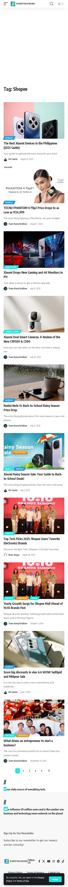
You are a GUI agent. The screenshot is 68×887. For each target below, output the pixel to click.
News (34, 598)
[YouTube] (48, 861)
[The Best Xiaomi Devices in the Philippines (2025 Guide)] (34, 120)
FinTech (9, 735)
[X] (43, 861)
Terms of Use (23, 881)
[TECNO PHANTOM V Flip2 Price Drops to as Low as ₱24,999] (34, 185)
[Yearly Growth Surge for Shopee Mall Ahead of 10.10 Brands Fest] (34, 580)
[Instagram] (53, 861)
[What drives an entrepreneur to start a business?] (34, 718)
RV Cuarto (13, 159)
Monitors (11, 267)
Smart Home (12, 332)
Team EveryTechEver (18, 224)
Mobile (9, 138)
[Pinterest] (58, 861)
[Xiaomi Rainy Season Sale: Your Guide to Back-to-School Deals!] (34, 451)
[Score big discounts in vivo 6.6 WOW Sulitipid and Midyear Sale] (34, 649)
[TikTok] (63, 861)
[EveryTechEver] (22, 4)
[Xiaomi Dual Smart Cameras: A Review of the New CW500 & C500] (34, 314)
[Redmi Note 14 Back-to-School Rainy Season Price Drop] (34, 382)
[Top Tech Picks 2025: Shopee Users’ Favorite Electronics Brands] (34, 516)
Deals (8, 469)
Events (9, 533)
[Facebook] (39, 861)
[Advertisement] (34, 48)
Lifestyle (22, 598)
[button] (55, 879)
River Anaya (14, 554)
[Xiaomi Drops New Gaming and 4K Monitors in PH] (34, 249)
